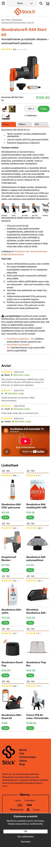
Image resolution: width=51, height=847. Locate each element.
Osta (43, 108)
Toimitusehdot (27, 757)
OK (25, 831)
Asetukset (25, 842)
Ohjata (23, 761)
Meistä (23, 750)
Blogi (22, 764)
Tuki (21, 753)
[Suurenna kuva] (25, 73)
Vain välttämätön (25, 837)
